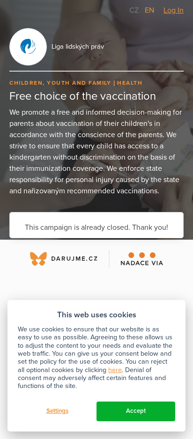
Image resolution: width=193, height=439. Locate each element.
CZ (135, 10)
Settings (57, 411)
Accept (136, 411)
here (115, 370)
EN (149, 10)
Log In (173, 10)
